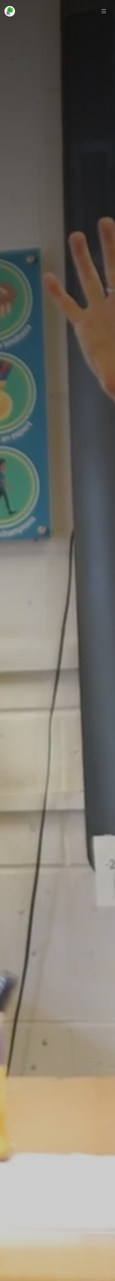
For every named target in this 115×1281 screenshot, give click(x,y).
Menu (104, 11)
